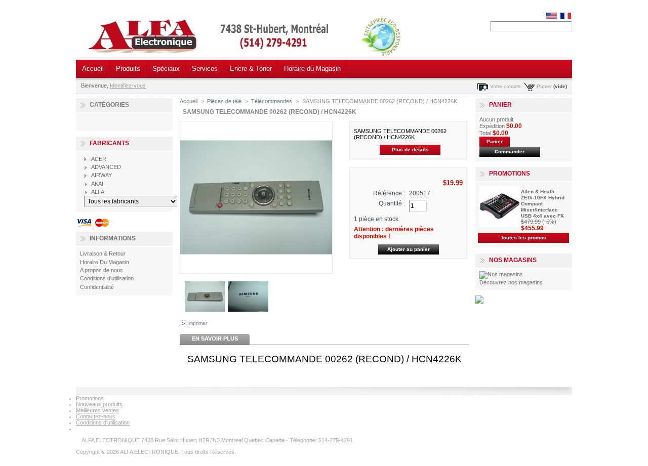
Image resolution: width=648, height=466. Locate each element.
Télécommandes (271, 101)
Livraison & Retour (103, 253)
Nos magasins (513, 260)
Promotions (509, 173)
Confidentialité (97, 287)
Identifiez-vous (128, 85)
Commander (509, 151)
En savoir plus (215, 338)
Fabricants (109, 143)
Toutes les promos (523, 237)
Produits (128, 68)
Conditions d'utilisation (107, 278)
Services (205, 68)
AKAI (97, 184)
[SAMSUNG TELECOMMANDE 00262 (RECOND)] (205, 315)
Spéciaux (166, 68)
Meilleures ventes (97, 410)
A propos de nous (101, 270)
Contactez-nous (95, 416)
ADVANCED (106, 167)
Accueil (93, 68)
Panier (544, 86)
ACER (98, 159)
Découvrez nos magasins (511, 282)
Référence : (389, 193)
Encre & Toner (251, 68)
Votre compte (505, 86)
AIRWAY (101, 175)
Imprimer (197, 323)
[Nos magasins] (501, 274)
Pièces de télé (224, 101)
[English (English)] (551, 17)
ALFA (97, 192)
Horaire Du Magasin (104, 262)
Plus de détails (410, 149)
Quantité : (392, 203)
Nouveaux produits (99, 404)
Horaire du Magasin (312, 68)
